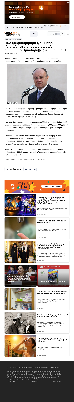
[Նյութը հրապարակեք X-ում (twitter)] (35, 169)
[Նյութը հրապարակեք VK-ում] (30, 169)
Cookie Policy (57, 381)
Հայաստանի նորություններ (13, 39)
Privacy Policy (11, 381)
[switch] (57, 34)
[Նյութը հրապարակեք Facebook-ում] (26, 169)
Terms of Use (34, 381)
